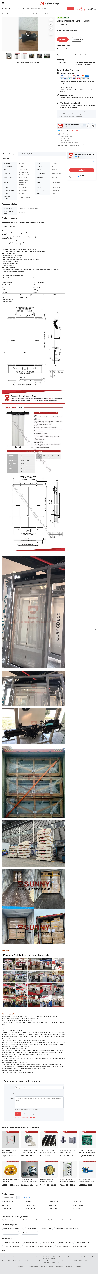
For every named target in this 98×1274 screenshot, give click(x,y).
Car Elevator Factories (30, 1242)
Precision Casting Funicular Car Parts (67, 1228)
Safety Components (8, 1208)
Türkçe (39, 1262)
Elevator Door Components (11, 1247)
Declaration (69, 1266)
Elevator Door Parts (83, 1242)
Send (18, 1114)
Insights (53, 1258)
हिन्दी (86, 1260)
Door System (76, 1208)
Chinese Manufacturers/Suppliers (32, 1257)
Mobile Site (46, 1258)
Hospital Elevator (30, 1205)
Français (35, 1260)
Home (3, 14)
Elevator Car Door (28, 1247)
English (15, 1260)
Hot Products (7, 1257)
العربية (70, 1260)
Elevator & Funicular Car (23, 14)
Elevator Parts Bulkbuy (79, 1247)
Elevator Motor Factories (66, 1242)
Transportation (11, 14)
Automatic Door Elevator (45, 1247)
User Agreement (60, 1266)
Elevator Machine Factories (11, 1242)
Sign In (60, 145)
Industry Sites (67, 1257)
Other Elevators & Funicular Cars (13, 1228)
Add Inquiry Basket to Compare (28, 62)
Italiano (50, 1260)
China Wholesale (47, 1257)
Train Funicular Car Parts (10, 1233)
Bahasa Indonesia (55, 1262)
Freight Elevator (53, 1202)
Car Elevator (52, 1205)
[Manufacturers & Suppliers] (49, 3)
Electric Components (31, 1208)
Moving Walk (5, 1205)
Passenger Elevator (7, 1202)
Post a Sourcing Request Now (25, 1117)
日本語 (81, 1260)
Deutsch (56, 1260)
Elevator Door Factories (48, 1242)
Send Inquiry (62, 39)
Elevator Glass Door (62, 1247)
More (3, 1250)
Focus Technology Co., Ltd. (36, 1266)
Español (21, 1260)
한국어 (75, 1260)
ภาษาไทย (91, 1260)
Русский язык (43, 1260)
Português (28, 1260)
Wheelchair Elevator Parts (29, 1233)
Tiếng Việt (46, 1262)
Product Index (87, 1257)
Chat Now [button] (77, 39)
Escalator (28, 1202)
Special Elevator (47, 1228)
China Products (17, 1257)
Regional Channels (77, 1257)
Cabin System (53, 1208)
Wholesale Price (57, 1257)
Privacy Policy (77, 1266)
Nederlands (64, 1260)
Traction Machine (78, 1205)
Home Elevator (77, 1202)
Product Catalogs (29, 1198)
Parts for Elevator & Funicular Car (40, 14)
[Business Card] (94, 162)
